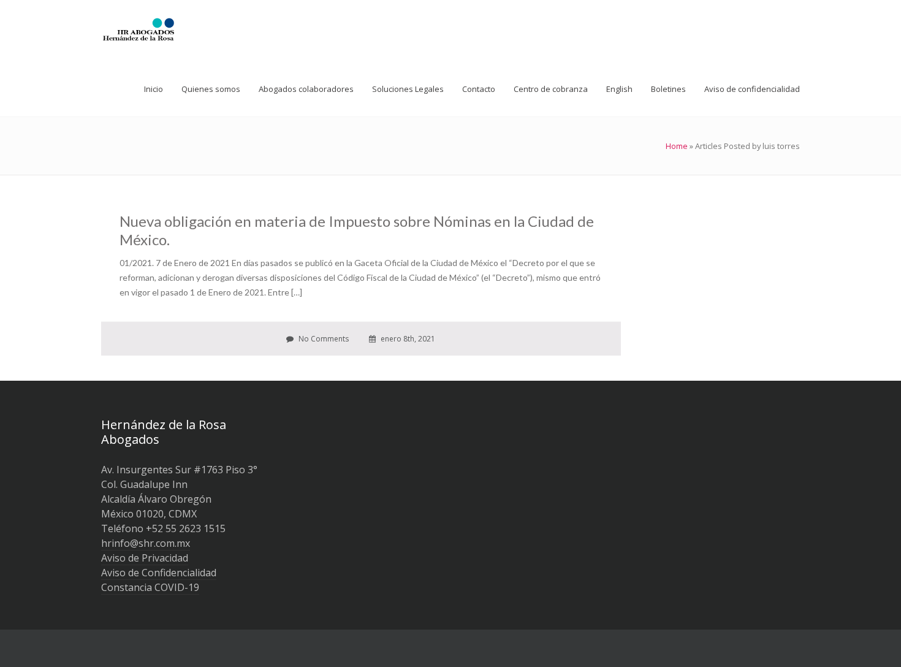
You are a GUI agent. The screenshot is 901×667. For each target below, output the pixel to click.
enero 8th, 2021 (407, 339)
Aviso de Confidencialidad (158, 572)
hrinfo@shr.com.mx (145, 543)
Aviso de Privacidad (144, 558)
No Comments (323, 339)
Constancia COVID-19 (150, 587)
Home (677, 145)
